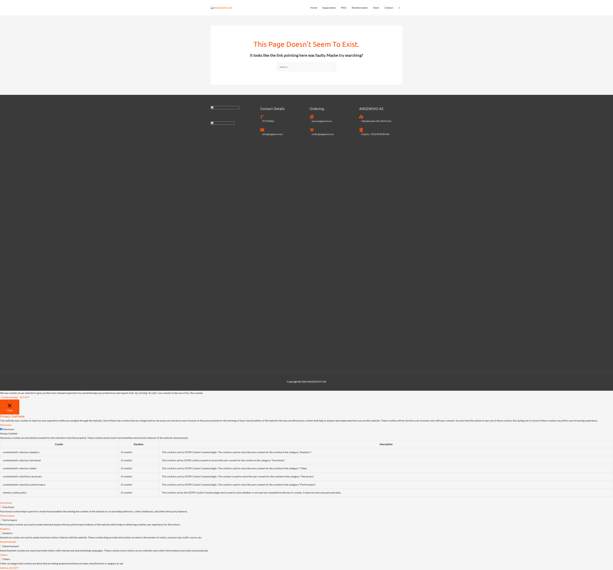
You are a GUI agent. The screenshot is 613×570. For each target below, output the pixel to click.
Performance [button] (7, 515)
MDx (344, 7)
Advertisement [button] (8, 541)
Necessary (8, 429)
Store (376, 7)
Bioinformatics (360, 7)
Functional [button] (5, 502)
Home (313, 7)
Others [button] (4, 554)
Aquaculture (329, 7)
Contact (388, 7)
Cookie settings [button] (9, 397)
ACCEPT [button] (25, 397)
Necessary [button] (6, 424)
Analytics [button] (5, 528)
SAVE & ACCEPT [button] (9, 567)
